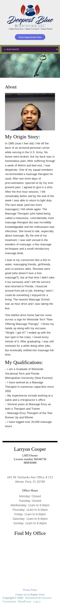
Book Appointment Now (30, 37)
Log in (37, 601)
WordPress (24, 601)
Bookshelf (31, 598)
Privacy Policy (30, 590)
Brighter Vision (37, 594)
